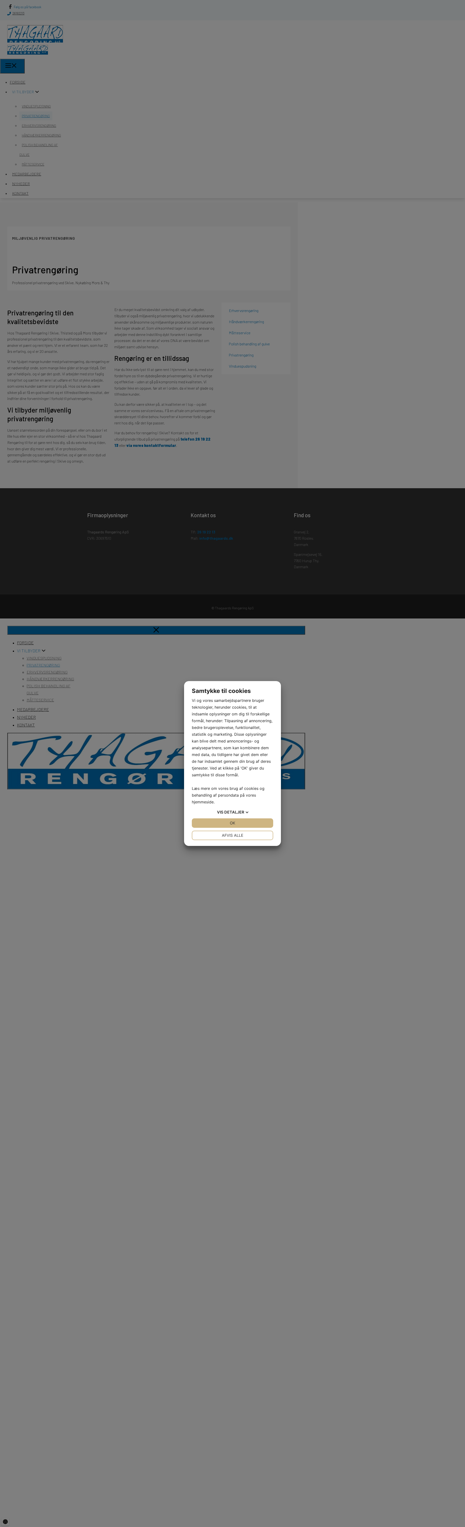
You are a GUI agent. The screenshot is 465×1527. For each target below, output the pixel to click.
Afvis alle (232, 835)
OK (232, 823)
